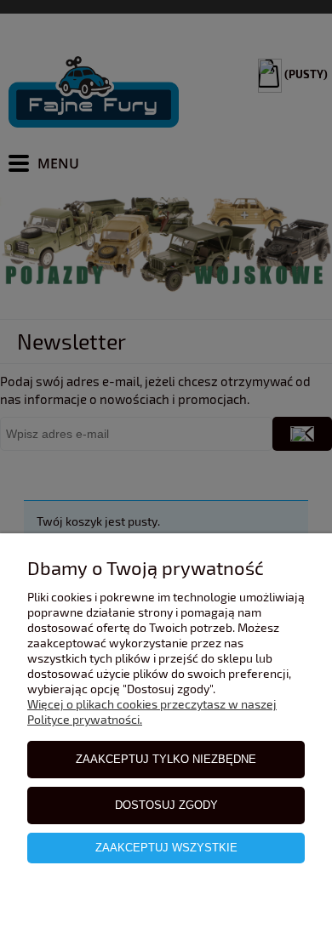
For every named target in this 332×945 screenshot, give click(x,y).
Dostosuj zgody (166, 805)
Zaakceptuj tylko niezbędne (166, 759)
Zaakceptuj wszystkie (166, 847)
